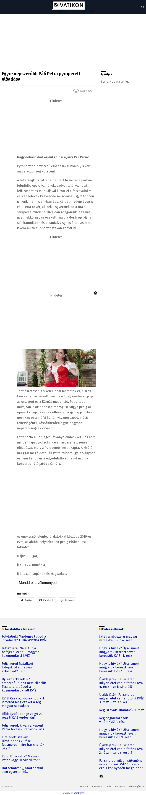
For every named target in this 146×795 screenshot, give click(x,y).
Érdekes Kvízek (113, 629)
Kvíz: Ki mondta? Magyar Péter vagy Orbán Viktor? (21, 758)
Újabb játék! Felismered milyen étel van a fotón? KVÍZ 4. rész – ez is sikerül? (121, 683)
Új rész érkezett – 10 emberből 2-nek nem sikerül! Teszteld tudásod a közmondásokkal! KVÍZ (24, 684)
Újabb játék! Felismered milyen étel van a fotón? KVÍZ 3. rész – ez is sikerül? (121, 698)
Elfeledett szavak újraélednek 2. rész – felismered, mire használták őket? (23, 742)
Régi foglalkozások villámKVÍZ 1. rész (113, 720)
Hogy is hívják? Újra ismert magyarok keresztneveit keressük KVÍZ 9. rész (119, 733)
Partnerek (120, 786)
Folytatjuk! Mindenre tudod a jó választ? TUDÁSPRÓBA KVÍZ (24, 638)
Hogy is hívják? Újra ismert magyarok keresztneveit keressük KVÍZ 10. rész (119, 667)
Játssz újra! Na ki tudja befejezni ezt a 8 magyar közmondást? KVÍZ (20, 652)
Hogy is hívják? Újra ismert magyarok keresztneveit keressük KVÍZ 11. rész (119, 652)
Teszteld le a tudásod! (20, 629)
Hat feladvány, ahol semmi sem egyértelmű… (22, 770)
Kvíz (109, 786)
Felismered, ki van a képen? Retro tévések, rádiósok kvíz (23, 727)
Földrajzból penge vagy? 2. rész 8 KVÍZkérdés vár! (22, 715)
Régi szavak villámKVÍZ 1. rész (121, 710)
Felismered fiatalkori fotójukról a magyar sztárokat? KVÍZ (17, 667)
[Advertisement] (73, 42)
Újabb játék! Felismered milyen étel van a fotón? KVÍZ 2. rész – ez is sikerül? (121, 749)
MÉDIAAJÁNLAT (136, 786)
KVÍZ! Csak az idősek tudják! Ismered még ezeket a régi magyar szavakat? (23, 702)
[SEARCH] (142, 7)
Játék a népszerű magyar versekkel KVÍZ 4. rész (118, 638)
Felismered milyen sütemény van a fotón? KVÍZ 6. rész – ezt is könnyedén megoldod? (121, 764)
